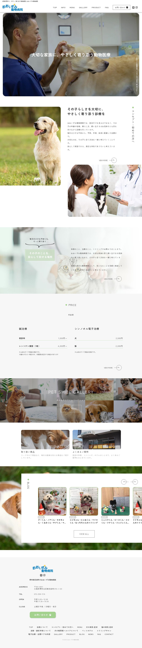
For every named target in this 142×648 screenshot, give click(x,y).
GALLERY (83, 7)
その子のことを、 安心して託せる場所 (40, 255)
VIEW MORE (103, 160)
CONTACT (109, 634)
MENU (72, 7)
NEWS (90, 634)
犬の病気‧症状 (92, 627)
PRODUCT (96, 7)
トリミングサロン (104, 630)
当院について (42, 627)
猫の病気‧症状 (107, 627)
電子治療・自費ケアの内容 (39, 634)
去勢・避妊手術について (41, 630)
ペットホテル (87, 630)
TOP (55, 7)
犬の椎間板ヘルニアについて (66, 630)
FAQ (107, 7)
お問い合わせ (120, 7)
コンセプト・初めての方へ (62, 627)
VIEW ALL (84, 534)
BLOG (82, 634)
